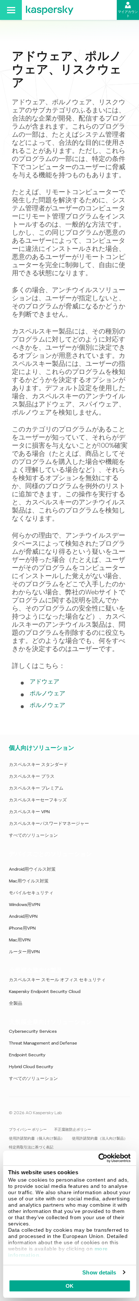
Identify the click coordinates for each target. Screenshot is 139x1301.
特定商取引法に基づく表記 (31, 1147)
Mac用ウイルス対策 (29, 881)
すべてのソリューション (33, 835)
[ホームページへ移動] (50, 10)
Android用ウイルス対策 (32, 869)
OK (69, 1286)
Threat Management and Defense (43, 1043)
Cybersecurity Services (33, 1031)
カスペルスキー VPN (29, 811)
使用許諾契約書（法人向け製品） (100, 1138)
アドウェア (44, 681)
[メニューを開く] (11, 10)
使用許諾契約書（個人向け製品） (36, 1138)
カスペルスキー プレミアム (36, 788)
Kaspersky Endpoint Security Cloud (44, 991)
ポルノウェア (47, 693)
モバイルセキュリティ (31, 892)
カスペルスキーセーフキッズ (38, 799)
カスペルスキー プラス (31, 776)
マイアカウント (128, 14)
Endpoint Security (27, 1054)
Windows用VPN (24, 904)
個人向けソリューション (41, 747)
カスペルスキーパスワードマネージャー (49, 823)
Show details (99, 1272)
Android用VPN (23, 916)
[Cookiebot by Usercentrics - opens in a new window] (98, 1158)
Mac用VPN (19, 939)
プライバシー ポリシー (28, 1129)
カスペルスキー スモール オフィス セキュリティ (57, 979)
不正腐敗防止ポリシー (72, 1129)
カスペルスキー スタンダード (38, 764)
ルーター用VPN (24, 951)
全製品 (15, 1003)
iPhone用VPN (22, 928)
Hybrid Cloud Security (31, 1066)
